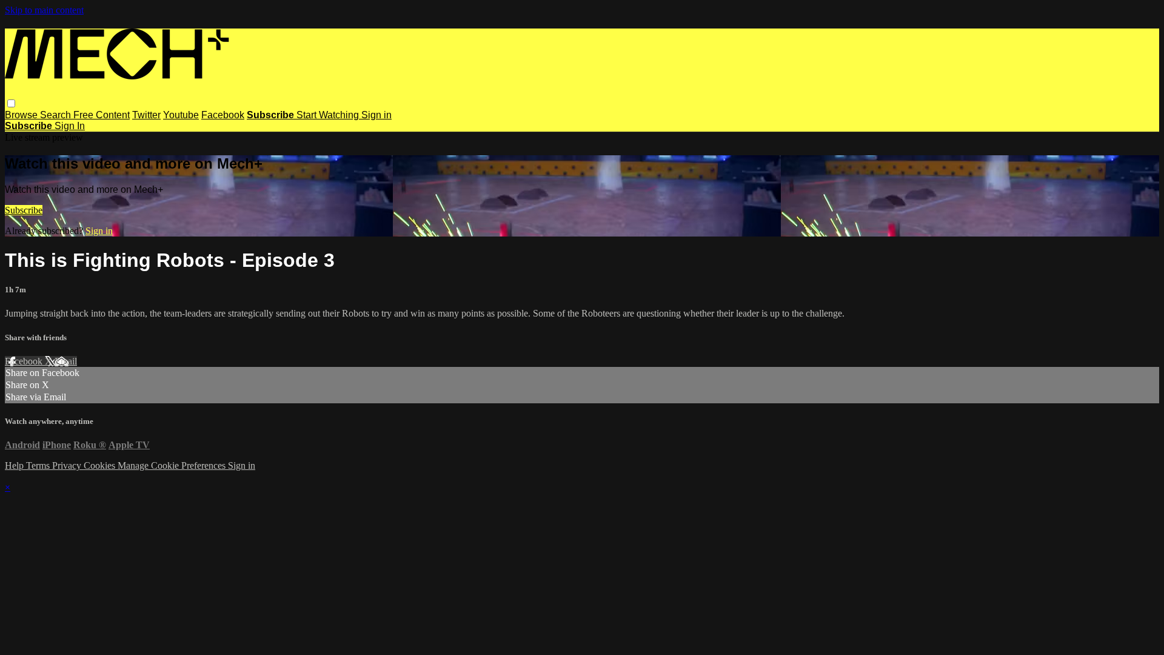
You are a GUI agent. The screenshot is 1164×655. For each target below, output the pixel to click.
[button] (11, 103)
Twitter (146, 115)
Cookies (101, 465)
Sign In (70, 126)
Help (15, 465)
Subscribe (23, 210)
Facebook (222, 115)
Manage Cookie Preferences (173, 465)
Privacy (68, 465)
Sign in (376, 115)
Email (66, 361)
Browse (22, 115)
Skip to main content (44, 10)
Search (56, 115)
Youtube (181, 115)
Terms (39, 465)
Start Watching (328, 115)
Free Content (101, 115)
